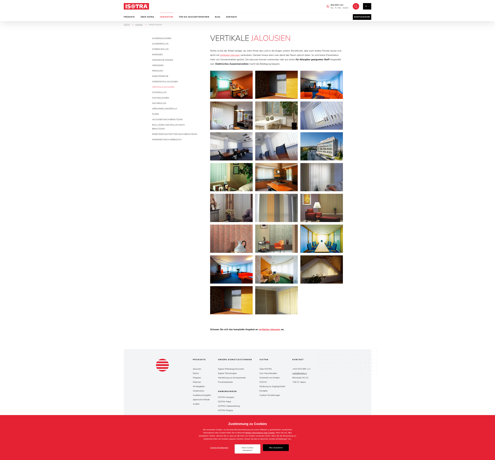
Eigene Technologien (227, 373)
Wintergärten (199, 386)
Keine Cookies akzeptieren (247, 449)
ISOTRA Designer (226, 397)
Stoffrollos (159, 92)
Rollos (196, 373)
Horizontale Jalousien (165, 81)
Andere (196, 404)
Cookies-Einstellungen (269, 395)
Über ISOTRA (147, 17)
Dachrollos (159, 103)
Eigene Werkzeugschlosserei (231, 369)
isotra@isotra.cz (299, 373)
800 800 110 (337, 5)
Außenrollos (160, 43)
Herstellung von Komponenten (232, 377)
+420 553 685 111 (301, 369)
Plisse (155, 114)
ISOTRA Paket (224, 401)
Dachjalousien (160, 97)
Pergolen (157, 70)
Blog (217, 17)
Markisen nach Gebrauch (166, 139)
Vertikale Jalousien (163, 87)
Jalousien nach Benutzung (167, 119)
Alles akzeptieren (276, 448)
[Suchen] (356, 6)
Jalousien (197, 369)
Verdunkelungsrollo (164, 108)
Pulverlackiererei (225, 382)
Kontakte (231, 17)
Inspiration (166, 17)
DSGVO (263, 382)
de (366, 6)
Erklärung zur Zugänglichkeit (272, 386)
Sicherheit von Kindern (269, 377)
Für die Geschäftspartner (194, 17)
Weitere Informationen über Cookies (260, 433)
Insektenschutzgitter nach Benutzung (174, 134)
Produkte (129, 17)
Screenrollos (198, 390)
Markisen (157, 54)
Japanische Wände (162, 60)
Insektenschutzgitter (202, 395)
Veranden (157, 65)
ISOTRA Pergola (225, 410)
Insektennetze (160, 76)
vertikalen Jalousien (230, 55)
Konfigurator (362, 17)
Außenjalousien (161, 38)
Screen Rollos (160, 49)
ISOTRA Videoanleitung (229, 406)
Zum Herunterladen (268, 373)
